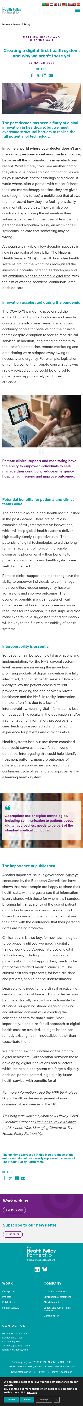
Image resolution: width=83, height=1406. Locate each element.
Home (6, 24)
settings (32, 1392)
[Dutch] (51, 4)
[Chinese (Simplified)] (47, 4)
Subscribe (12, 1234)
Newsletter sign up (21, 1372)
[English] (55, 4)
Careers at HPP (52, 1316)
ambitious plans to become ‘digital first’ (39, 276)
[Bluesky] (44, 1270)
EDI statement (51, 1302)
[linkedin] (37, 1270)
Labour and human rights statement (57, 1309)
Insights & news (10, 1307)
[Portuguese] (74, 4)
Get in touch (14, 1210)
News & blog (21, 24)
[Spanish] (78, 4)
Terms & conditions (62, 1372)
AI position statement (55, 1291)
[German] (63, 4)
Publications (8, 1302)
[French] (59, 4)
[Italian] (67, 4)
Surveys (72, 875)
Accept (11, 1399)
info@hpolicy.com (18, 1349)
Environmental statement (57, 1297)
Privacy (41, 1372)
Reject (27, 1399)
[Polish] (71, 4)
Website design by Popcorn (62, 1366)
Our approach (9, 1291)
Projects (6, 1297)
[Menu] (77, 10)
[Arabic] (44, 4)
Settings (44, 1399)
